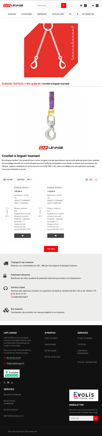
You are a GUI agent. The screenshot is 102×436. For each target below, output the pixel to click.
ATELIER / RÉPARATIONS (87, 362)
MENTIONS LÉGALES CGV (14, 416)
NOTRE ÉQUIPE (50, 351)
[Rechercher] (63, 5)
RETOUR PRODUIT (11, 410)
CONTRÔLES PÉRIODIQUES (82, 352)
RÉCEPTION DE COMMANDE (9, 402)
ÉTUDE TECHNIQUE (85, 338)
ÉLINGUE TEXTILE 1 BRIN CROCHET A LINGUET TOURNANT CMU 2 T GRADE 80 (55, 188)
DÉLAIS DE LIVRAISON (12, 395)
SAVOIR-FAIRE (50, 344)
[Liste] (91, 180)
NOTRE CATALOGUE (52, 357)
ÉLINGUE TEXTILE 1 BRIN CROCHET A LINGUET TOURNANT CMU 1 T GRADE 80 (22, 188)
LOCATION (81, 344)
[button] (77, 14)
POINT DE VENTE (51, 338)
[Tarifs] (87, 180)
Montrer (21, 180)
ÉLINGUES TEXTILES (12, 83)
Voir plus (51, 249)
